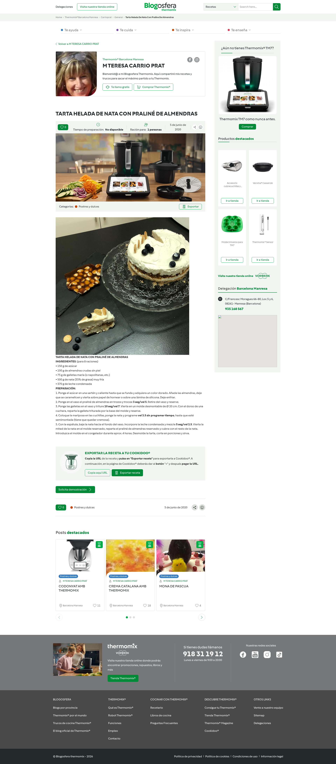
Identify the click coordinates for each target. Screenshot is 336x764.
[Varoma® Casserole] (263, 165)
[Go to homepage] (160, 7)
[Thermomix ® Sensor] (263, 224)
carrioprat (106, 17)
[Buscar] (277, 7)
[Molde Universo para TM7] (232, 224)
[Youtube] (255, 655)
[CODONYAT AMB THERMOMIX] (80, 560)
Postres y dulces (68, 576)
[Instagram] (267, 655)
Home (59, 17)
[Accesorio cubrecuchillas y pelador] (232, 165)
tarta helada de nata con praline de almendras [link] (149, 17)
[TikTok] (279, 655)
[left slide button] (59, 617)
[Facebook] (243, 655)
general (118, 17)
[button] (221, 7)
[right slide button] (201, 617)
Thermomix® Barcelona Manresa (81, 17)
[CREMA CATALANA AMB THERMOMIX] (130, 560)
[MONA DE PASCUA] (180, 560)
